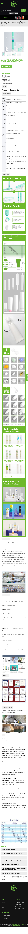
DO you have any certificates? (9, 857)
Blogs (3, 907)
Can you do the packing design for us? (11, 861)
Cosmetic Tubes (15, 21)
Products (7, 21)
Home (2, 21)
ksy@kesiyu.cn (6, 918)
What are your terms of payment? (10, 864)
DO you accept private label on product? (12, 853)
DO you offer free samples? (8, 849)
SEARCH (23, 10)
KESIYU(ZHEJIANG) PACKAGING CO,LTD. (19, 924)
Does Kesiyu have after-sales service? (11, 873)
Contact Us (4, 909)
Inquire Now (6, 66)
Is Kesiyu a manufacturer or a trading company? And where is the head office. (14, 869)
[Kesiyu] (14, 4)
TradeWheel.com (16, 925)
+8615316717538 (6, 916)
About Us (4, 904)
